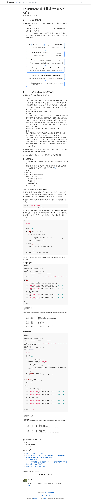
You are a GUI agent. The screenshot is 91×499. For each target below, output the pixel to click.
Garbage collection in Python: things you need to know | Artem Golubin (46, 455)
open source (45, 498)
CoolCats (31, 479)
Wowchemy (35, 498)
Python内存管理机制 (32, 460)
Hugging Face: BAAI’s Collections (35, 466)
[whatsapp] (49, 474)
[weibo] (51, 474)
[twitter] (40, 474)
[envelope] (44, 474)
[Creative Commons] (45, 495)
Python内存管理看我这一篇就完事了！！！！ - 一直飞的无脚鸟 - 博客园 (46, 462)
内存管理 (26, 471)
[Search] (81, 2)
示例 (55, 168)
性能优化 (32, 471)
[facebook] (42, 474)
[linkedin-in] (47, 474)
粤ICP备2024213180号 (49, 492)
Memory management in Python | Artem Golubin (39, 457)
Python (38, 15)
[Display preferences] (83, 2)
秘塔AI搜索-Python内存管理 (34, 464)
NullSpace (10, 2)
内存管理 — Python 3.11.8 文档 (34, 453)
